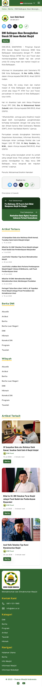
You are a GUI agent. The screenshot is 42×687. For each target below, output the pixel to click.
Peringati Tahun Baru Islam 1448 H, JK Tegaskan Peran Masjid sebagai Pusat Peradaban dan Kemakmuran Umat (20, 290)
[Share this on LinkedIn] (4, 26)
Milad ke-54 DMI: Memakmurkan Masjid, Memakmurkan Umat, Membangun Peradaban (19, 280)
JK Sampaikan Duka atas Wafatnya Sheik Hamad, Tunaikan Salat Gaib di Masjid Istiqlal (20, 239)
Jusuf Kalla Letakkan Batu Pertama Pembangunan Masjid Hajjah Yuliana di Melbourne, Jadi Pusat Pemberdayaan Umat (20, 269)
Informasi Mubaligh (10, 670)
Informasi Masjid (9, 665)
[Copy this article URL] (26, 26)
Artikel (5, 633)
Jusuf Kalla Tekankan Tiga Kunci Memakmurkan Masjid (20, 258)
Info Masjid (7, 661)
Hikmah (5, 641)
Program (5, 628)
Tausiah (5, 637)
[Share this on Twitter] (15, 26)
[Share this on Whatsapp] (21, 26)
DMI (3, 620)
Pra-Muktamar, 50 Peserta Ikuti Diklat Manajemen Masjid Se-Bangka (19, 205)
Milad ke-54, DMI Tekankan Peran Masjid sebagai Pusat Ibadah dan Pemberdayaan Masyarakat (20, 248)
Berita (5, 41)
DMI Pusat (10, 453)
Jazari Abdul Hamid (17, 16)
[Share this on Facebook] (9, 26)
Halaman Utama (9, 652)
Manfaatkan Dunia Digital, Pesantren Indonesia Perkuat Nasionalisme (23, 216)
